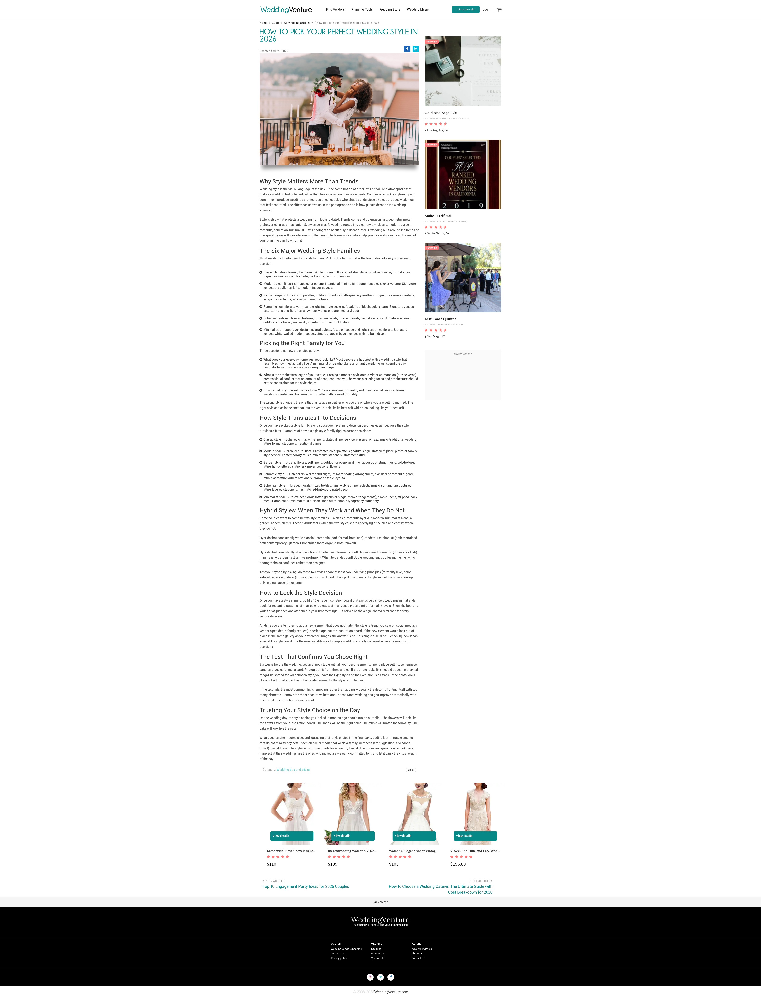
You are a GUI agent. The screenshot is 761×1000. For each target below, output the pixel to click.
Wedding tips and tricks (293, 770)
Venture (286, 9)
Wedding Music (418, 9)
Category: (269, 770)
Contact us (418, 958)
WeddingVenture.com (391, 992)
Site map (376, 949)
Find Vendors (335, 9)
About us (417, 953)
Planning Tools (362, 9)
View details (280, 836)
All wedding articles (297, 22)
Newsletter (377, 953)
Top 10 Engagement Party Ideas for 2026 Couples (306, 886)
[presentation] (259, 831)
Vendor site (377, 958)
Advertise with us (422, 949)
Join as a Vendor (466, 9)
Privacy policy (339, 958)
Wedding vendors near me (346, 949)
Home (263, 22)
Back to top (380, 902)
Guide (275, 22)
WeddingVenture (380, 919)
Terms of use (338, 953)
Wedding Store (390, 9)
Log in (487, 9)
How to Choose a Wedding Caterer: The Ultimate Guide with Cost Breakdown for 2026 (440, 889)
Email (411, 769)
